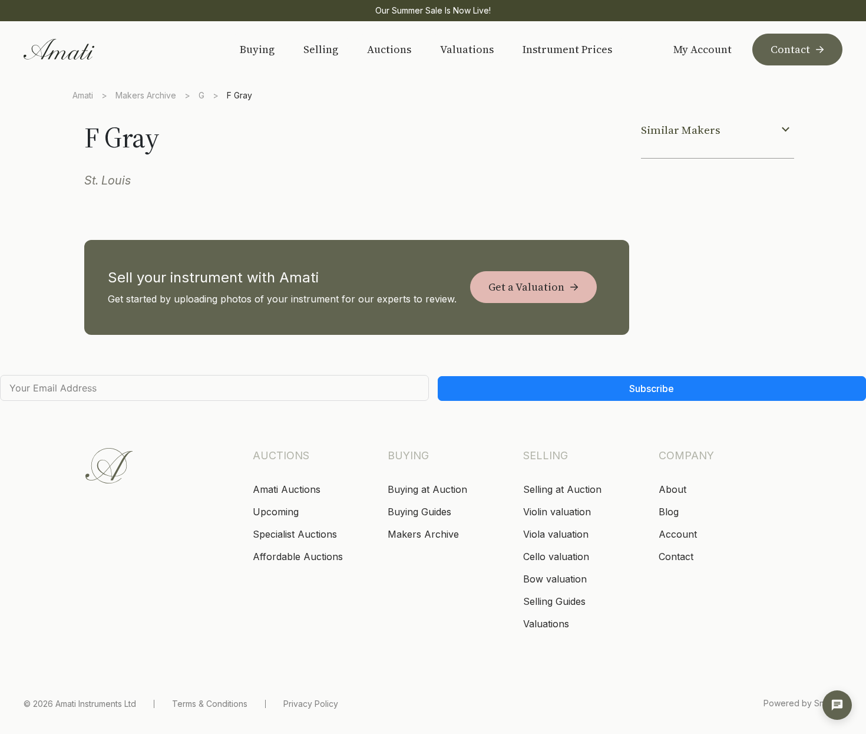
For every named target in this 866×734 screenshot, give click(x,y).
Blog (669, 512)
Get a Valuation (526, 286)
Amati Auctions (286, 489)
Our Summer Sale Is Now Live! (433, 10)
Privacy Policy (310, 704)
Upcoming (276, 512)
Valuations (467, 49)
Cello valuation (556, 556)
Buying (257, 49)
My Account (702, 49)
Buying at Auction (427, 489)
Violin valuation (557, 512)
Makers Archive (145, 95)
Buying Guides (419, 512)
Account (678, 534)
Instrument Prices (567, 49)
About (672, 489)
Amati (82, 95)
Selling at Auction (562, 489)
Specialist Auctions (295, 534)
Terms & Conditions (209, 704)
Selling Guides (554, 601)
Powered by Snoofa (802, 703)
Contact (790, 49)
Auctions (389, 49)
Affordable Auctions (298, 556)
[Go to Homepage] (107, 49)
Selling (320, 49)
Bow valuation (555, 579)
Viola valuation (556, 534)
